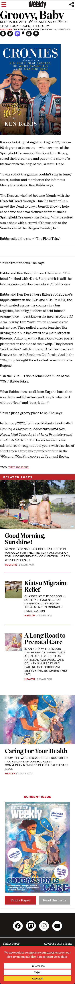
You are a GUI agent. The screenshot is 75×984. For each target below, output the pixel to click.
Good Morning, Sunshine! (25, 538)
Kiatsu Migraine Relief (46, 586)
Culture (6, 29)
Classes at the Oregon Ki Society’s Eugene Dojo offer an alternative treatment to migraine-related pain (44, 603)
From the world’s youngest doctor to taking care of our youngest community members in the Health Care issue (36, 763)
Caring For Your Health (36, 750)
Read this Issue (54, 900)
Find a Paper (20, 900)
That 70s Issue (18, 467)
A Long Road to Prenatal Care (45, 638)
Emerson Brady (28, 29)
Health (29, 615)
